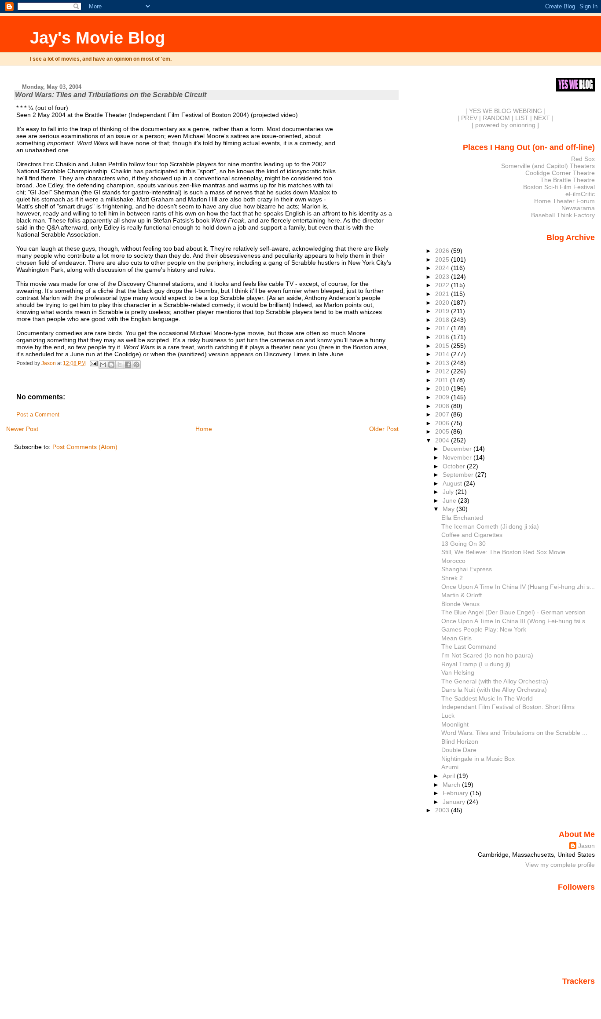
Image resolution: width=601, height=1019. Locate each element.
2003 (443, 810)
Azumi (449, 767)
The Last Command (469, 646)
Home (203, 428)
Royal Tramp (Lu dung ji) (475, 664)
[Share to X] (119, 364)
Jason (586, 845)
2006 (443, 423)
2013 (443, 362)
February (456, 792)
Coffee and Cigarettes (471, 534)
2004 (443, 440)
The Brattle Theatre (567, 179)
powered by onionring (505, 124)
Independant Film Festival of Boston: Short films (508, 706)
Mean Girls (456, 638)
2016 (443, 336)
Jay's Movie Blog (97, 37)
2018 (443, 319)
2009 (443, 397)
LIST (521, 117)
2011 (442, 379)
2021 (443, 293)
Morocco (453, 560)
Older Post (384, 428)
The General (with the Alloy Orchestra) (494, 681)
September (459, 474)
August (453, 483)
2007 (443, 414)
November (458, 457)
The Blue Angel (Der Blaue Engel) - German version (513, 612)
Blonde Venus (460, 603)
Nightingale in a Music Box (478, 758)
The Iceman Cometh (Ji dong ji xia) (490, 526)
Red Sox (583, 158)
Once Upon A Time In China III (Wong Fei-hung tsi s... (515, 621)
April (450, 775)
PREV (469, 117)
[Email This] (103, 364)
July (449, 491)
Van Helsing (457, 672)
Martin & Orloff (461, 595)
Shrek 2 (452, 577)
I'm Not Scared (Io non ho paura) (487, 655)
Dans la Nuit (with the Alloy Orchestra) (494, 689)
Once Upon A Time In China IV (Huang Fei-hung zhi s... (518, 586)
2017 (443, 328)
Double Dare (458, 749)
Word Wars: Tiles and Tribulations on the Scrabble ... (514, 732)
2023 (443, 276)
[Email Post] (93, 363)
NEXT (542, 117)
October (455, 466)
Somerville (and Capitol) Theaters (548, 165)
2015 (443, 345)
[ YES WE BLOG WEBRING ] (505, 110)
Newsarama (578, 208)
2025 (443, 259)
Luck (447, 715)
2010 (443, 388)
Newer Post (22, 428)
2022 (443, 285)
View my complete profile (560, 864)
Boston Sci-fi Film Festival (559, 186)
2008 (443, 405)
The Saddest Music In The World (487, 698)
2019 (443, 310)
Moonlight (455, 724)
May (449, 508)
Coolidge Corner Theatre (560, 172)
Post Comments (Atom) (84, 446)
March (452, 784)
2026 (443, 250)
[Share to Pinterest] (136, 364)
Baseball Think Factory (563, 215)
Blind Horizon (459, 741)
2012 (443, 371)
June (450, 500)
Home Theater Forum (564, 201)
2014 (443, 354)
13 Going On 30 (463, 543)
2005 (443, 431)
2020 (443, 302)
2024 (443, 267)
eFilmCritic (580, 193)
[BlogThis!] (111, 364)
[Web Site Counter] (579, 993)
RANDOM (496, 117)
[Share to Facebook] (128, 364)
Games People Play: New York (483, 629)
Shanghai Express (466, 569)
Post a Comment (37, 415)
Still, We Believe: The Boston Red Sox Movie (503, 551)
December (458, 448)
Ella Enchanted (462, 517)
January (455, 801)
